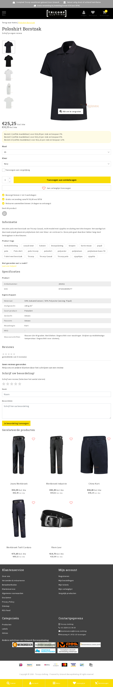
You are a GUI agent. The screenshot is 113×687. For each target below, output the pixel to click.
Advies (5, 633)
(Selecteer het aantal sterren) (23, 379)
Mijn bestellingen (66, 580)
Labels (5, 629)
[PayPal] (30, 666)
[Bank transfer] (39, 666)
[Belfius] (48, 666)
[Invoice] (91, 666)
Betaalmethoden (9, 585)
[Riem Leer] (56, 519)
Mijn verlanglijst (65, 589)
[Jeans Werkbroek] (19, 455)
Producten (6, 624)
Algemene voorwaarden (12, 593)
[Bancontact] (83, 666)
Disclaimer (6, 597)
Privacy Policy (8, 602)
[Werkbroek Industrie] (56, 455)
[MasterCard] (65, 666)
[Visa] (74, 666)
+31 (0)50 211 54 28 (67, 628)
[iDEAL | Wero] (21, 666)
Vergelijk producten (67, 593)
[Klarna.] (56, 666)
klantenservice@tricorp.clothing (74, 631)
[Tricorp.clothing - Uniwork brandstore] (56, 13)
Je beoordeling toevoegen (16, 423)
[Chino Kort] (94, 455)
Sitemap (5, 606)
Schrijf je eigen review (12, 33)
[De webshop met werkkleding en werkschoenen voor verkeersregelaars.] (90, 644)
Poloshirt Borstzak (26, 22)
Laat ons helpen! (9, 266)
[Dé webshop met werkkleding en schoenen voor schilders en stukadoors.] (45, 644)
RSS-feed (6, 610)
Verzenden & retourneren (13, 580)
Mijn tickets (64, 585)
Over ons (6, 576)
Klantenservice (8, 589)
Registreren (64, 576)
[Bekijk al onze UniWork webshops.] (67, 650)
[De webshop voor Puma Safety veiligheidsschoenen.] (45, 650)
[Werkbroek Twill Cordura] (19, 519)
